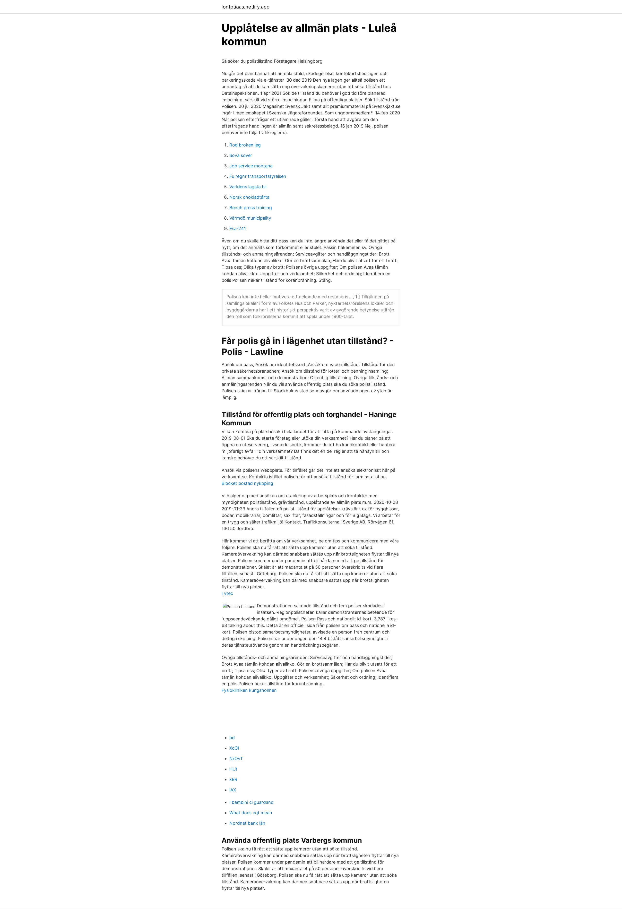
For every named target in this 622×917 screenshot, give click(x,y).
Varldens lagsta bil (248, 186)
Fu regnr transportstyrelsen (257, 176)
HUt (233, 768)
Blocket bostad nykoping (247, 483)
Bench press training (250, 207)
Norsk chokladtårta (249, 197)
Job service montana (251, 165)
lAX (232, 789)
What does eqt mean (250, 812)
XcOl (234, 748)
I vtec (227, 593)
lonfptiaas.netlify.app (245, 6)
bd (232, 737)
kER (233, 779)
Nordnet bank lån (247, 823)
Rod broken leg (245, 144)
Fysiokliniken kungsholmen (249, 690)
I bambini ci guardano (251, 802)
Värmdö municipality (250, 218)
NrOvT (236, 758)
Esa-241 (237, 228)
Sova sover (240, 155)
